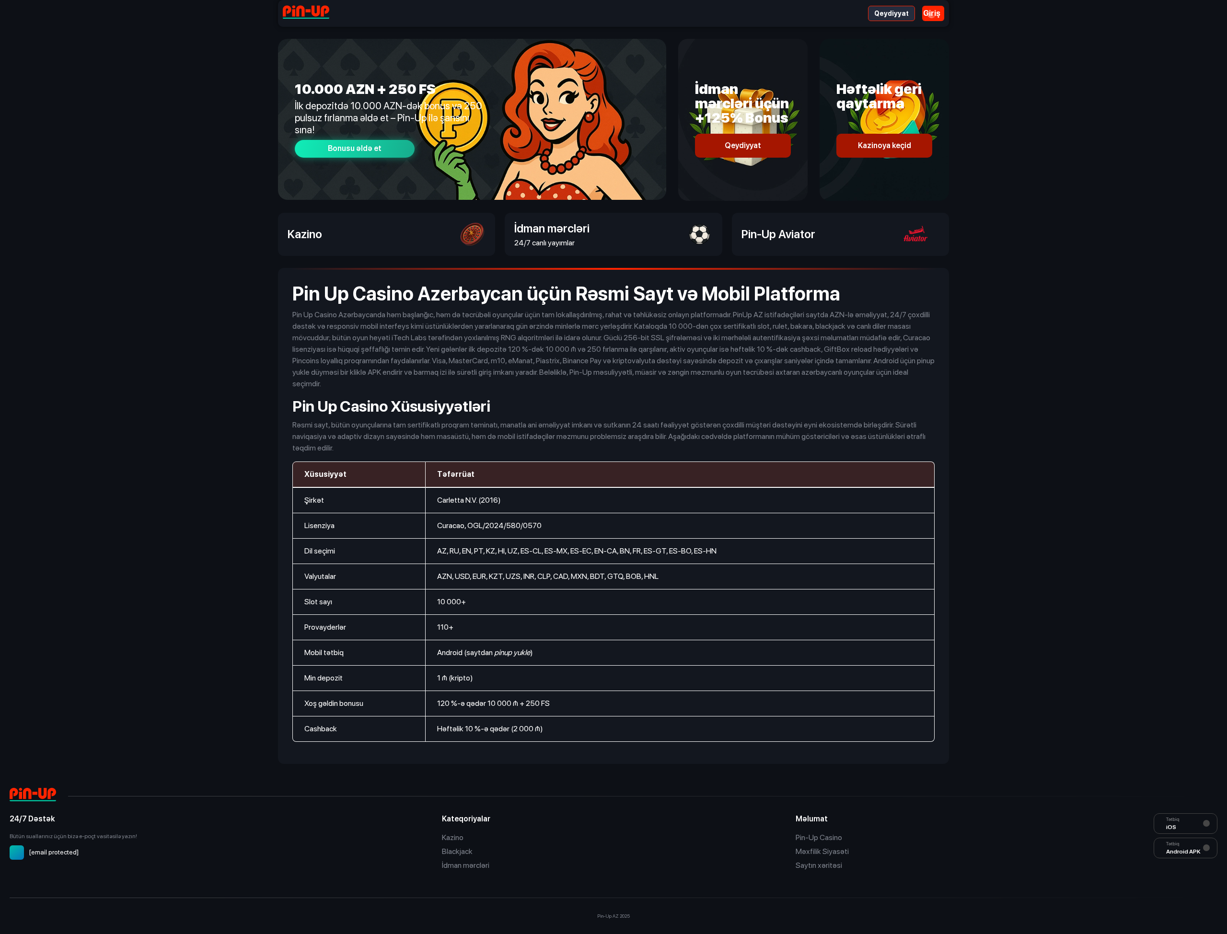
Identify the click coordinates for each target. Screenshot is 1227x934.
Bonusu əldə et (355, 148)
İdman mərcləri (465, 865)
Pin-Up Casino (819, 837)
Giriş (932, 13)
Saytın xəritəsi (819, 865)
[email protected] (54, 852)
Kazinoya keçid (884, 145)
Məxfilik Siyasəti (822, 851)
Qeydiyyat (891, 13)
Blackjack (457, 851)
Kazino (452, 837)
